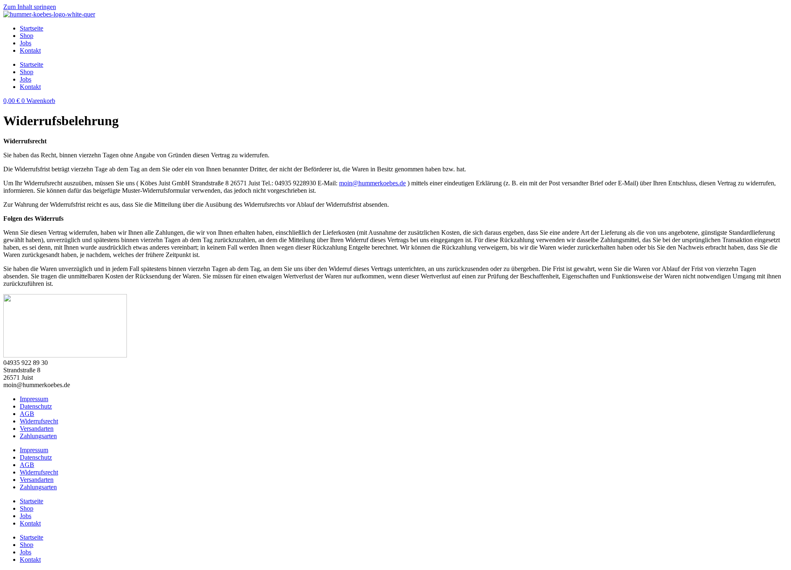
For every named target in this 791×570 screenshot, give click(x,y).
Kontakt (30, 50)
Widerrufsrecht (39, 421)
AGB (27, 413)
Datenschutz (36, 406)
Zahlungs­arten (38, 435)
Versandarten (37, 428)
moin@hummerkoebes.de (372, 183)
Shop (26, 35)
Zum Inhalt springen (29, 6)
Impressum (34, 398)
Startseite (31, 28)
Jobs (25, 43)
